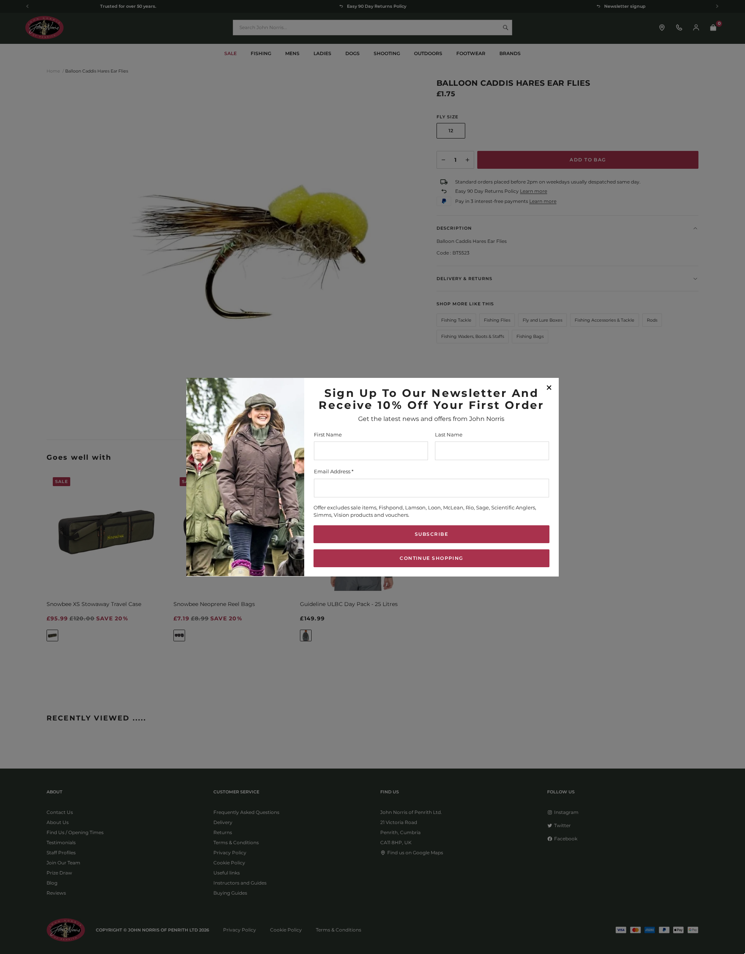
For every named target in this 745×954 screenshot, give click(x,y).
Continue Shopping (431, 558)
